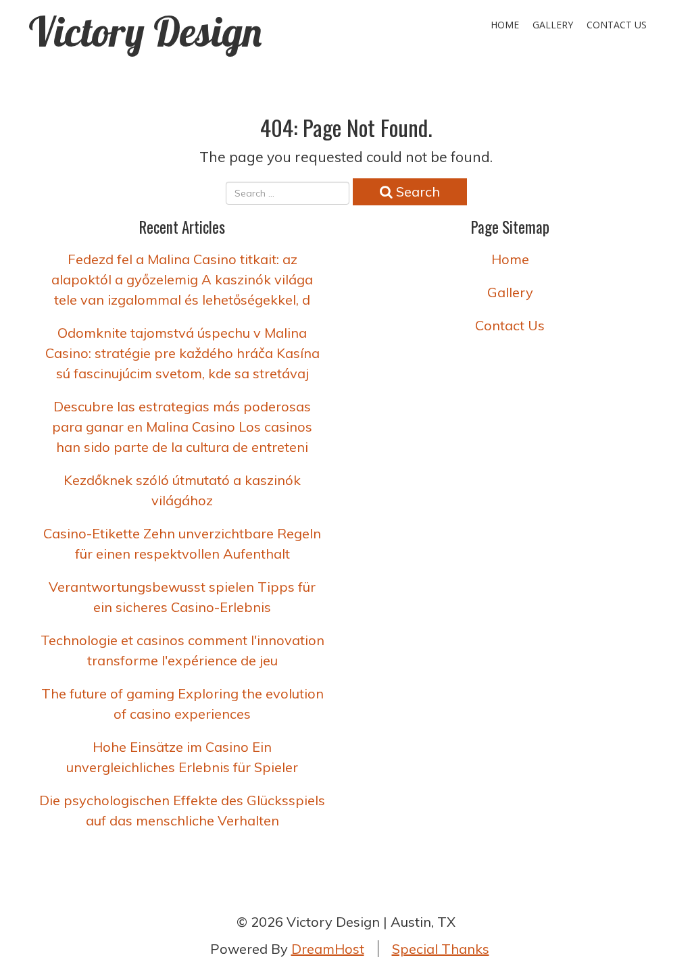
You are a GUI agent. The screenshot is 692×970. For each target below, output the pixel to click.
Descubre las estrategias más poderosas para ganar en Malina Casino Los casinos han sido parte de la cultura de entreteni (182, 426)
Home (505, 24)
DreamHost (327, 948)
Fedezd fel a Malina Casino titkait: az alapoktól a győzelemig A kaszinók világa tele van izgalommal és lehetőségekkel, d (182, 279)
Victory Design (145, 31)
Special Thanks (440, 948)
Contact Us (617, 24)
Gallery (553, 24)
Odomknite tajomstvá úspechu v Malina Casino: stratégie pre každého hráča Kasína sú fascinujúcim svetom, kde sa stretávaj (182, 353)
